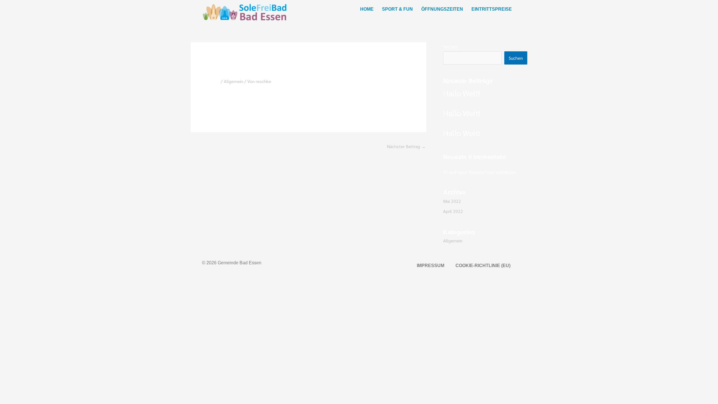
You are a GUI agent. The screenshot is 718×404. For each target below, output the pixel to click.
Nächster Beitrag (406, 146)
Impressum (430, 265)
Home (367, 9)
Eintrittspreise (491, 9)
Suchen (450, 47)
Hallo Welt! (461, 93)
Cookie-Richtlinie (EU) (482, 265)
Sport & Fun (397, 9)
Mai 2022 (452, 201)
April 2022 (453, 211)
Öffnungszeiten (442, 9)
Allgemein (233, 81)
